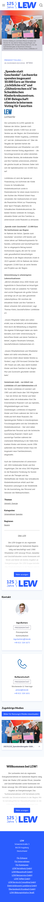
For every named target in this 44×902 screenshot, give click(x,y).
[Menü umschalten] (3, 5)
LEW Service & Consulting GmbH (22, 882)
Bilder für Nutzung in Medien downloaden (21, 714)
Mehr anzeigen (22, 574)
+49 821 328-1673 (22, 642)
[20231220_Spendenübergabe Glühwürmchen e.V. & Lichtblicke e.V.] (22, 731)
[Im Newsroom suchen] (41, 5)
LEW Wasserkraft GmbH (22, 872)
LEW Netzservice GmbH (22, 875)
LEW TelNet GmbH (22, 878)
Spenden (19, 514)
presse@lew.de (22, 690)
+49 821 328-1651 (22, 693)
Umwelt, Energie (11, 503)
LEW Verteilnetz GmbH (22, 868)
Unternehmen (9, 514)
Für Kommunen (22, 865)
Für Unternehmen (22, 861)
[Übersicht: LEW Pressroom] (21, 5)
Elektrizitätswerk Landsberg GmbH (22, 885)
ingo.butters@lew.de (22, 639)
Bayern (7, 525)
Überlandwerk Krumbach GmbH (22, 889)
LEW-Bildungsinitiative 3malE (22, 892)
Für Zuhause (22, 858)
